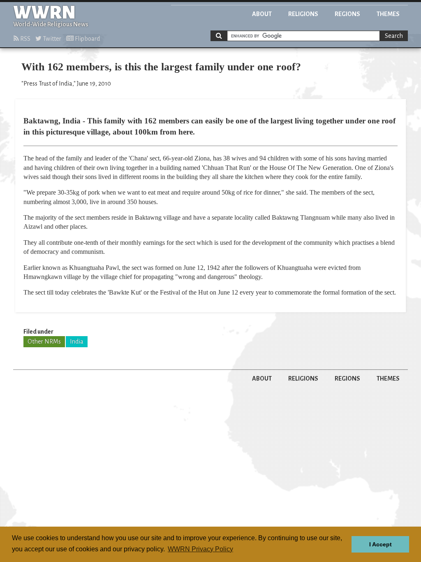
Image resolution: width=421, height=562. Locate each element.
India (76, 341)
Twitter (51, 38)
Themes (388, 14)
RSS (24, 38)
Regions (347, 14)
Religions (303, 14)
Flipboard (87, 38)
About (262, 14)
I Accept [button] (380, 544)
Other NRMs (44, 341)
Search (394, 36)
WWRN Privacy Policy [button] (200, 549)
